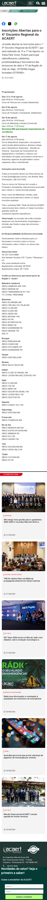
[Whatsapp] (16, 23)
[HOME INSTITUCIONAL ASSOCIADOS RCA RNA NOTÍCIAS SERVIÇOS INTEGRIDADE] (43, 3)
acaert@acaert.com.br (17, 177)
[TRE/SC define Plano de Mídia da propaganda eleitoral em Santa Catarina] (23, 556)
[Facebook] (4, 23)
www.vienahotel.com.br (15, 263)
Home (4, 11)
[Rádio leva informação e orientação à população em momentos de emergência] (23, 674)
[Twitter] (10, 23)
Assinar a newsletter (24, 897)
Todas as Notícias (29, 11)
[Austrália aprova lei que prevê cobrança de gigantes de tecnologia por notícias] (23, 733)
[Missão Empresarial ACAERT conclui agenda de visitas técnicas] (23, 792)
